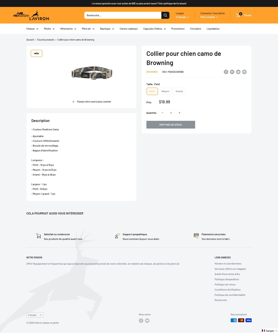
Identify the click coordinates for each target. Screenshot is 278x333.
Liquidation (213, 28)
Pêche (47, 28)
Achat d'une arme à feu (227, 273)
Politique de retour (225, 284)
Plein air (86, 28)
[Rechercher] (165, 15)
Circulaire (195, 28)
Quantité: (151, 112)
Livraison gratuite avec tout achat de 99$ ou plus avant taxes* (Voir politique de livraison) (139, 3)
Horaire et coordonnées (228, 263)
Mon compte (207, 16)
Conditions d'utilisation (228, 289)
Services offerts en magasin (230, 268)
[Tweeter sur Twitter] (238, 71)
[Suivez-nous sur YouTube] (147, 320)
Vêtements (66, 28)
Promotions (178, 28)
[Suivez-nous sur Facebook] (141, 320)
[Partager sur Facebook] (226, 71)
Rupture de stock (170, 124)
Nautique (105, 28)
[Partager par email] (244, 71)
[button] (270, 330)
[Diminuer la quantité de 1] (162, 112)
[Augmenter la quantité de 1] (179, 112)
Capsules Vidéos (152, 28)
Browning (152, 72)
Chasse (30, 28)
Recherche (221, 299)
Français (32, 315)
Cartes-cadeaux (129, 28)
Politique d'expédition (227, 279)
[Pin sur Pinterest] (232, 71)
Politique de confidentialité (230, 294)
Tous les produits (45, 39)
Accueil (30, 39)
